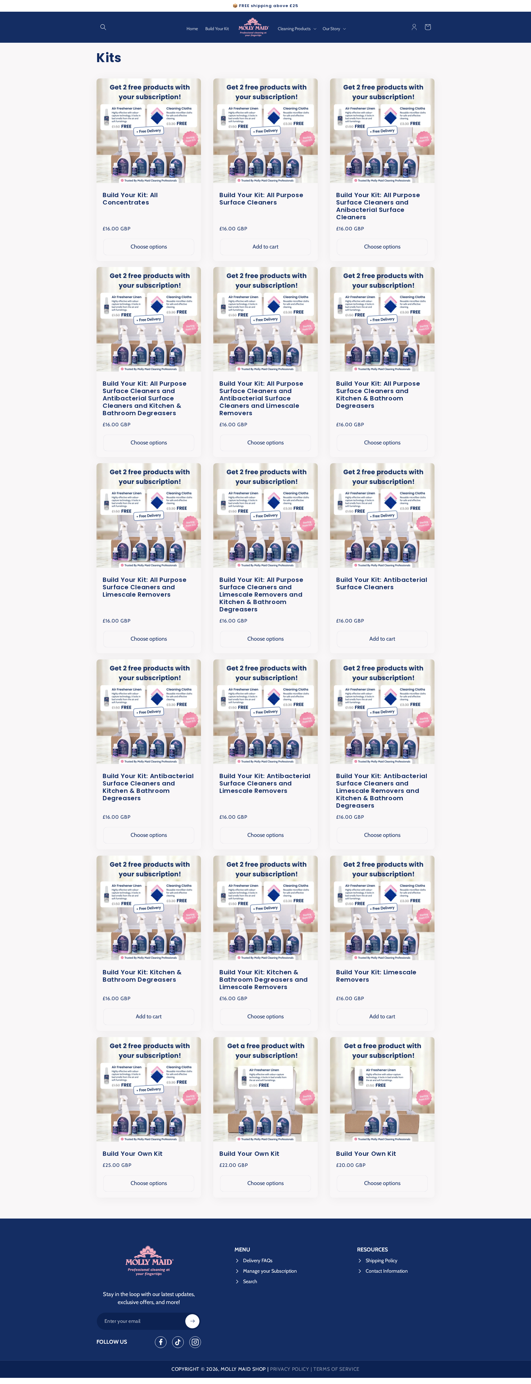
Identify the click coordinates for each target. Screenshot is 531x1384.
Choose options (149, 246)
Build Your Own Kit (133, 1153)
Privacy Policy (289, 1369)
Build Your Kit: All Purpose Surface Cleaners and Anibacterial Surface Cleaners (378, 206)
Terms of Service (336, 1369)
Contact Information (387, 1271)
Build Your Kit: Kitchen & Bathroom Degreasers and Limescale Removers (263, 979)
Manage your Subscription (270, 1271)
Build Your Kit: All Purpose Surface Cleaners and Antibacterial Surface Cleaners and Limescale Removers (261, 398)
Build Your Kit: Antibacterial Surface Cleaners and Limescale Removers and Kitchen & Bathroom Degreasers (381, 790)
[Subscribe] (192, 1321)
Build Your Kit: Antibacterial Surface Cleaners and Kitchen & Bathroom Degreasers (148, 787)
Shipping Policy (381, 1260)
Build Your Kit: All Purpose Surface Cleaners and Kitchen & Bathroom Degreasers (378, 394)
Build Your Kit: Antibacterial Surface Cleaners (381, 583)
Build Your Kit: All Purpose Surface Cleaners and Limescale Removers (145, 587)
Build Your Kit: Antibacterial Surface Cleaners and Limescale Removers (264, 783)
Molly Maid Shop (243, 1369)
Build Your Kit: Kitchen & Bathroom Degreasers (142, 975)
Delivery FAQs (258, 1260)
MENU (242, 1249)
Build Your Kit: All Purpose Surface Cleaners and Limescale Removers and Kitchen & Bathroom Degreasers (261, 594)
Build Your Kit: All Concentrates (130, 198)
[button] (103, 27)
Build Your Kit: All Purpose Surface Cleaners (261, 198)
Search (250, 1281)
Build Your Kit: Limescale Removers (376, 975)
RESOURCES (372, 1249)
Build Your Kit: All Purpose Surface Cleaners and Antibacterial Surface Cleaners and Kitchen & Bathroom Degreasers (145, 398)
